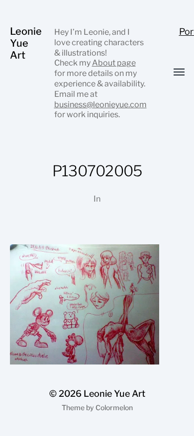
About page (114, 63)
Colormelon (114, 407)
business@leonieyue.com (100, 104)
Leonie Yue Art (26, 43)
